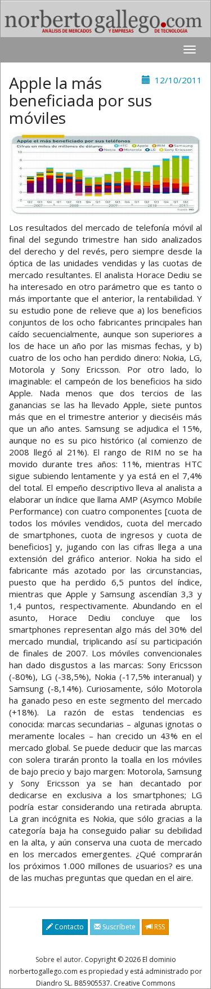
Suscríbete (118, 927)
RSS (158, 927)
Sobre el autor (58, 959)
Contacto (68, 927)
